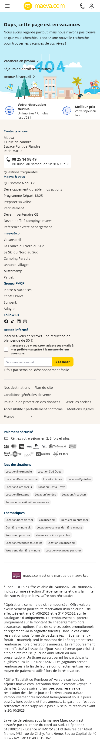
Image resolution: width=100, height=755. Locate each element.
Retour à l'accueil (17, 77)
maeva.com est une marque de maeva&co (55, 575)
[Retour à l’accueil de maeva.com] (44, 6)
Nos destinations (17, 387)
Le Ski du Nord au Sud (21, 252)
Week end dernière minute (23, 550)
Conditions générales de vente (27, 394)
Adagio (9, 308)
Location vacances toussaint (24, 543)
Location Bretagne (17, 494)
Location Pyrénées (79, 479)
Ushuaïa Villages (16, 264)
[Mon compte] (91, 6)
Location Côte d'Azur (19, 487)
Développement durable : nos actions (33, 189)
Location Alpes (52, 479)
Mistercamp (13, 271)
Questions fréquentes (21, 172)
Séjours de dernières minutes (27, 69)
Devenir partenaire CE (21, 214)
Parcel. (9, 277)
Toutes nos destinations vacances (27, 502)
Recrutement (14, 208)
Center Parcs (13, 296)
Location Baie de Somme (22, 479)
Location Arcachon (74, 494)
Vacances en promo (19, 61)
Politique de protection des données (32, 402)
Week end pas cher (18, 535)
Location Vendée (45, 494)
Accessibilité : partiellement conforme (33, 409)
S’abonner (63, 362)
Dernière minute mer (74, 520)
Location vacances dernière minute (59, 527)
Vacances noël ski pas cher (53, 535)
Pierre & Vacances (18, 290)
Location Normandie (19, 471)
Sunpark (10, 302)
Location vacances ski (61, 543)
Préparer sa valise (18, 202)
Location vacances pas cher (63, 550)
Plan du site (43, 387)
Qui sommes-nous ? (19, 183)
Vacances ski (47, 520)
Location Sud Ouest (49, 471)
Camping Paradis (17, 258)
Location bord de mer (19, 520)
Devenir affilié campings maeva (28, 220)
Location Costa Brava (51, 487)
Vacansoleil (12, 239)
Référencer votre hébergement (28, 227)
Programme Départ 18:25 (23, 195)
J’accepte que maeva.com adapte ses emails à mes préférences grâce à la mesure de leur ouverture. (42, 349)
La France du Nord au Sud (24, 246)
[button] (7, 6)
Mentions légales (80, 409)
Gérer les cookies (78, 402)
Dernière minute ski (18, 527)
